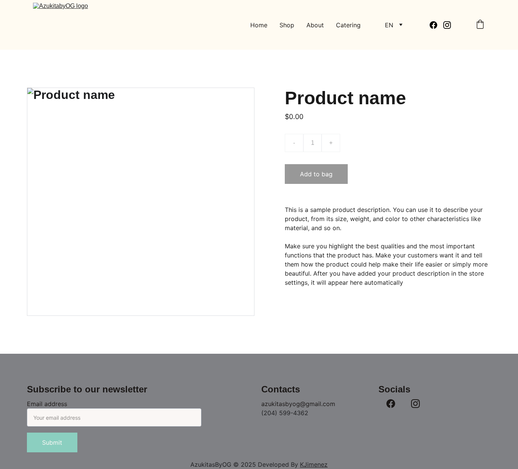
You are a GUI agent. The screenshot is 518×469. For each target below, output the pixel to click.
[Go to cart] (480, 25)
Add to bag (316, 174)
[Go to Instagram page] (447, 25)
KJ (303, 464)
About (315, 25)
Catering (348, 25)
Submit (52, 442)
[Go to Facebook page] (436, 25)
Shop (286, 25)
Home (258, 25)
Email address (47, 404)
